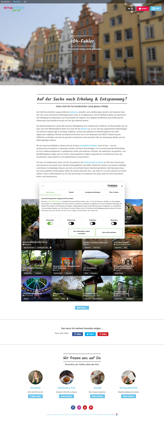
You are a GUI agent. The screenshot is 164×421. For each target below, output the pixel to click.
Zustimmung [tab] (50, 192)
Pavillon (63, 298)
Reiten (125, 247)
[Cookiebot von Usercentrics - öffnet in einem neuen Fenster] (109, 186)
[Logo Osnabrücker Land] (14, 8)
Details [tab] (71, 192)
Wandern (84, 129)
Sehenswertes (87, 247)
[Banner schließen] (122, 186)
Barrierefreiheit (106, 414)
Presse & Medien (72, 414)
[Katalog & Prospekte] (66, 377)
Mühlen (125, 222)
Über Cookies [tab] (114, 192)
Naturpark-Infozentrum (29, 247)
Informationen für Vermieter (89, 414)
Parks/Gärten (96, 247)
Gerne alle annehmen (109, 232)
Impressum (50, 414)
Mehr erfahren (97, 396)
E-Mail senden (35, 396)
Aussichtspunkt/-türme (42, 247)
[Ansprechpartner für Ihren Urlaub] (97, 377)
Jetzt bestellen (66, 396)
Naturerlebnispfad (97, 298)
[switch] (71, 223)
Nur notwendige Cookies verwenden (81, 232)
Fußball (86, 273)
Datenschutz (60, 414)
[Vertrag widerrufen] (128, 377)
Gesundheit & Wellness (89, 145)
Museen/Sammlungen (59, 273)
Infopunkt (56, 298)
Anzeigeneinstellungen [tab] (92, 192)
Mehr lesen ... (82, 308)
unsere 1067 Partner (54, 201)
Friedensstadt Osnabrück (93, 162)
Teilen (78, 334)
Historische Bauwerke (29, 273)
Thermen (26, 298)
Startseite (17, 2)
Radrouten (74, 112)
